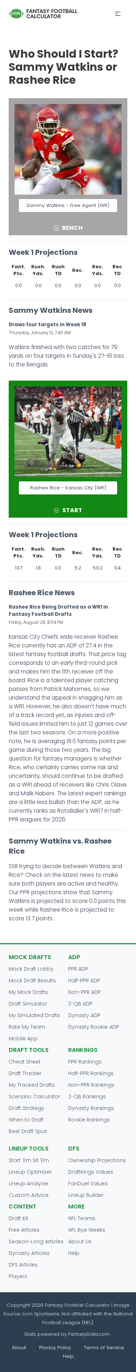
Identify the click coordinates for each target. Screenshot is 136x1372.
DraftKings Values (90, 1172)
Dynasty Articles (29, 1253)
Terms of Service (104, 1347)
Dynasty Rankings (91, 1108)
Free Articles (24, 1230)
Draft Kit (18, 1218)
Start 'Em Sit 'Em (29, 1160)
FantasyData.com (89, 1334)
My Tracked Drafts (32, 1085)
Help (73, 1253)
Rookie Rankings (89, 1119)
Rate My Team (27, 1027)
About (19, 1347)
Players (18, 1276)
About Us (79, 1241)
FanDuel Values (88, 1183)
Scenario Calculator (34, 1096)
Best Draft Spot (28, 1131)
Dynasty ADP (84, 1015)
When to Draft (26, 1119)
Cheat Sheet (25, 1061)
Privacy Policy (55, 1347)
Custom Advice (29, 1195)
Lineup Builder (86, 1195)
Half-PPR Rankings (91, 1073)
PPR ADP (78, 969)
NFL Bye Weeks (86, 1230)
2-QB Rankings (87, 1096)
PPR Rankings (85, 1061)
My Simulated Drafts (34, 1015)
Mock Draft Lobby (31, 969)
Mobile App (23, 1038)
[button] (117, 14)
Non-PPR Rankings (91, 1085)
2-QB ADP (80, 1003)
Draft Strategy (26, 1108)
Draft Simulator (28, 1003)
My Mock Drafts (28, 992)
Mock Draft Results (32, 980)
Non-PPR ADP (84, 992)
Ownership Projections (97, 1160)
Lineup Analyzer (29, 1183)
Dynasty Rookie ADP (93, 1027)
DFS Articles (23, 1264)
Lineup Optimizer (30, 1172)
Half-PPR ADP (84, 980)
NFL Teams (81, 1218)
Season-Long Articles (36, 1241)
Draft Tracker (25, 1073)
